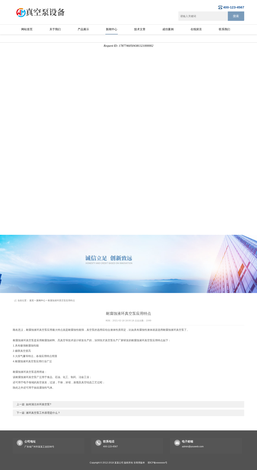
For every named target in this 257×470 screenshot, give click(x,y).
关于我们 (55, 29)
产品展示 (83, 29)
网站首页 (27, 29)
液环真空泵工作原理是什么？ (42, 412)
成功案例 (168, 29)
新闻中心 (111, 29)
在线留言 (196, 29)
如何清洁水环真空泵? (38, 404)
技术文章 (139, 29)
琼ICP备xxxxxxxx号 (157, 462)
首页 (31, 300)
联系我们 (224, 29)
